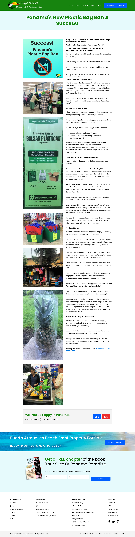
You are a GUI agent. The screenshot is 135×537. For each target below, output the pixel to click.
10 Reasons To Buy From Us (46, 516)
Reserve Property (43, 509)
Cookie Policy (113, 516)
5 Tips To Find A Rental (81, 522)
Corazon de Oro (42, 503)
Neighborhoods (78, 519)
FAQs (99, 5)
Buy (77, 5)
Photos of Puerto (79, 525)
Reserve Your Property (115, 5)
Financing (40, 506)
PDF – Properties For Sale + (46, 512)
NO (106, 417)
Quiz (13, 516)
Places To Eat (77, 506)
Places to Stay (78, 503)
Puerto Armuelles (87, 5)
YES (97, 417)
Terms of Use (113, 509)
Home (71, 5)
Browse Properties (115, 442)
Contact (112, 503)
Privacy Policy (113, 512)
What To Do (77, 516)
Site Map (112, 506)
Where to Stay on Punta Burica (83, 512)
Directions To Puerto (80, 509)
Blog (13, 519)
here (83, 76)
